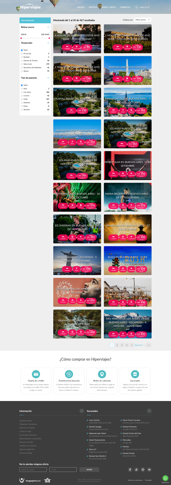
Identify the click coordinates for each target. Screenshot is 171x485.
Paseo (25, 106)
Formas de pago (25, 453)
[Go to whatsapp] (165, 478)
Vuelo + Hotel (109, 7)
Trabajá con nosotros (27, 445)
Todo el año (27, 64)
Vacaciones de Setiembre (32, 68)
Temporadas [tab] (26, 42)
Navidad (26, 57)
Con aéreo (27, 92)
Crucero (26, 96)
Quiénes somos (25, 420)
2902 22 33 (144, 7)
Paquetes (125, 7)
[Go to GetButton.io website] (165, 482)
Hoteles (93, 7)
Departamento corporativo (30, 438)
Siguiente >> (139, 345)
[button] (51, 411)
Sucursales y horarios (28, 435)
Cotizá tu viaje (25, 431)
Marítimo (26, 103)
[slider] (21, 38)
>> (148, 345)
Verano (25, 71)
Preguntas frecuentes (28, 424)
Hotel (25, 99)
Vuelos (80, 7)
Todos (25, 50)
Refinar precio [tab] (27, 27)
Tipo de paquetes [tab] (29, 77)
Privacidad (148, 480)
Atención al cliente (27, 428)
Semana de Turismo (30, 61)
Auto (25, 89)
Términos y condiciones (135, 480)
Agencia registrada (27, 449)
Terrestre (26, 110)
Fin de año (27, 54)
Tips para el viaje (26, 442)
